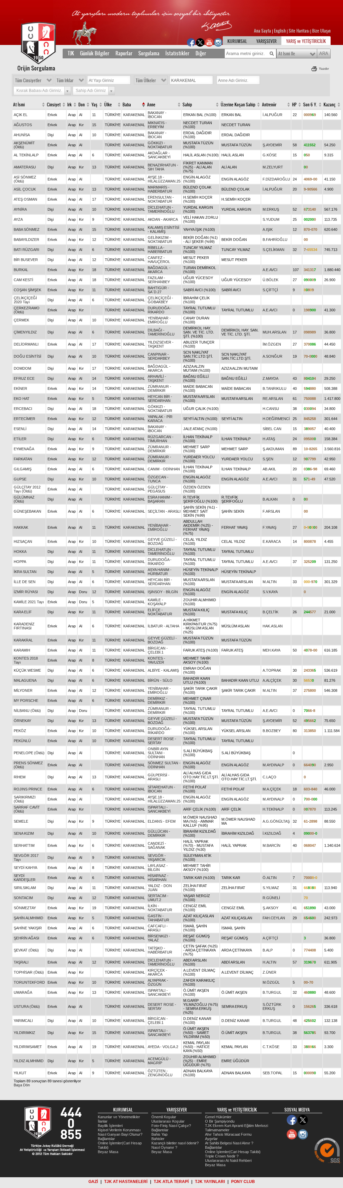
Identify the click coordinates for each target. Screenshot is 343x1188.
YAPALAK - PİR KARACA (160, 419)
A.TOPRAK (272, 670)
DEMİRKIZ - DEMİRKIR (157, 700)
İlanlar (103, 1121)
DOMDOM (22, 368)
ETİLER (20, 439)
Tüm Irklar (65, 81)
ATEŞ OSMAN (25, 199)
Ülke (108, 105)
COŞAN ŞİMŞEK (27, 290)
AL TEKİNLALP (26, 155)
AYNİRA (20, 209)
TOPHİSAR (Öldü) (29, 972)
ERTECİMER (24, 419)
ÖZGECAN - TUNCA (158, 479)
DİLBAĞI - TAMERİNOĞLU (161, 332)
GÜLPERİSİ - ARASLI (158, 777)
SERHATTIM (24, 845)
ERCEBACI (23, 409)
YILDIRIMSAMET (28, 1047)
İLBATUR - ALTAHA (163, 626)
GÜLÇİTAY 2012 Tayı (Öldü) (27, 489)
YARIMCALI (23, 1021)
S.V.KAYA (270, 592)
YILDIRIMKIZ (24, 1033)
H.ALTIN (269, 962)
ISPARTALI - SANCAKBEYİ (159, 809)
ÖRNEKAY (22, 721)
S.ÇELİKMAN (273, 250)
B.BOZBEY (272, 731)
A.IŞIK (268, 229)
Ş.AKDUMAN (273, 449)
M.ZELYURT (273, 167)
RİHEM (19, 777)
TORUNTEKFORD (29, 982)
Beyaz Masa (108, 1152)
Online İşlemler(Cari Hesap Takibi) (233, 1152)
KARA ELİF (23, 612)
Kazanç (330, 105)
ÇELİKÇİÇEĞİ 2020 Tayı (25, 300)
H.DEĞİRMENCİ (276, 419)
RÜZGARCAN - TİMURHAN (161, 439)
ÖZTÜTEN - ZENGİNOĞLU (160, 1073)
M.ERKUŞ (271, 209)
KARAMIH (22, 650)
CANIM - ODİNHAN (164, 469)
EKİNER (20, 388)
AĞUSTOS (23, 125)
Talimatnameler (217, 1130)
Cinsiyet (54, 105)
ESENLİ (20, 429)
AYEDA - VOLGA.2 (163, 1047)
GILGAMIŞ (22, 469)
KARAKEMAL (134, 115)
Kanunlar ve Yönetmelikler (119, 1117)
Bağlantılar (106, 1139)
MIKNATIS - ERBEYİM (157, 125)
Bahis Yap (159, 1134)
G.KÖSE (270, 155)
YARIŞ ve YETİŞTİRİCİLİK (306, 41)
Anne (151, 105)
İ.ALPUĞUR (272, 115)
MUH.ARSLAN (274, 332)
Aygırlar (211, 1139)
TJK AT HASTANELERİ (125, 1181)
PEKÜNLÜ (22, 741)
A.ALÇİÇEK (272, 680)
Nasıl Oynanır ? (164, 1147)
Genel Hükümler (218, 1117)
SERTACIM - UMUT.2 (158, 898)
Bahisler (157, 1139)
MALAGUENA (25, 680)
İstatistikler (178, 53)
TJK (71, 53)
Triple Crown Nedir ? (221, 1156)
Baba (127, 105)
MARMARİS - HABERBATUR (160, 189)
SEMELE (21, 821)
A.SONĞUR (272, 356)
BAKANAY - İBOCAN (157, 115)
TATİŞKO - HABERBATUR (160, 950)
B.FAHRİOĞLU (275, 240)
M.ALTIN (270, 582)
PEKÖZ (20, 731)
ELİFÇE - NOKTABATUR (160, 612)
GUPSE (20, 479)
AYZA (18, 219)
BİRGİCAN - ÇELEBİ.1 (158, 650)
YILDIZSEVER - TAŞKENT (161, 344)
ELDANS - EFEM (162, 821)
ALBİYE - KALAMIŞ (163, 670)
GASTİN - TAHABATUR (158, 918)
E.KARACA (272, 541)
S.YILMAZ (271, 888)
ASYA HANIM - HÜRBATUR (160, 572)
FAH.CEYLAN (274, 918)
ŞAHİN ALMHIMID (28, 918)
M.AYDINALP (273, 765)
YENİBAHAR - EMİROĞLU (159, 320)
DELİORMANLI (26, 344)
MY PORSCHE (26, 701)
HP (294, 105)
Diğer (201, 53)
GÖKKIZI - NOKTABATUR (160, 145)
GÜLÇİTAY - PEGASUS (158, 489)
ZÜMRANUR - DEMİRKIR (159, 388)
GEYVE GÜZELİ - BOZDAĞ (162, 541)
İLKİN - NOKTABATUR (160, 908)
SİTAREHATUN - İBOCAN (161, 789)
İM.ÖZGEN (272, 344)
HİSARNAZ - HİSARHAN (158, 878)
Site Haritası (299, 31)
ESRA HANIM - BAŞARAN (160, 499)
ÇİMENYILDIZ (25, 332)
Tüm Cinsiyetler (28, 81)
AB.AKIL (269, 469)
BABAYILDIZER (26, 240)
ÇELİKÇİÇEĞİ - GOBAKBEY (160, 300)
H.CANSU (271, 409)
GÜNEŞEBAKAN (27, 511)
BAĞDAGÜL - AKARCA (159, 270)
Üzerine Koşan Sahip (238, 105)
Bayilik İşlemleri (110, 1126)
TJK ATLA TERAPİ (171, 1181)
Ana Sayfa (263, 31)
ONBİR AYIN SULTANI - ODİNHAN (158, 753)
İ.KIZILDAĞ (272, 833)
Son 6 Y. (310, 105)
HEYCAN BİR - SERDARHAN (160, 399)
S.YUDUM (271, 219)
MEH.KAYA (271, 650)
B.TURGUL (272, 992)
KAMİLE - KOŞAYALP (157, 602)
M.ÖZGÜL (271, 982)
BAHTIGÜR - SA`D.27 (158, 290)
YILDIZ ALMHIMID (29, 1061)
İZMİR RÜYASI (26, 592)
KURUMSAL (237, 41)
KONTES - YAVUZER (156, 660)
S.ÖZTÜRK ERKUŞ (272, 1006)
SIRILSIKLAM (25, 888)
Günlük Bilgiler (95, 53)
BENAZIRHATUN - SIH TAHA (163, 167)
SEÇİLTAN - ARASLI (164, 511)
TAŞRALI (21, 962)
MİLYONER (23, 690)
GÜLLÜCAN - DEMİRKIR (159, 833)
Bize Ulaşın (321, 31)
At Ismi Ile (286, 54)
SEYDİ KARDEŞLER (25, 878)
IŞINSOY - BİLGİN (163, 592)
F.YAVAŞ (269, 527)
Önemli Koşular (163, 1117)
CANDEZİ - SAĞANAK (157, 845)
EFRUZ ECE (24, 378)
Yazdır (324, 68)
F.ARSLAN (271, 511)
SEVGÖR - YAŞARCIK (157, 858)
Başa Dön (22, 1085)
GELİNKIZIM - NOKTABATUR (160, 240)
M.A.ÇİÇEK (272, 789)
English (280, 31)
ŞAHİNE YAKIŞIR (28, 928)
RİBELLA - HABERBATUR (160, 250)
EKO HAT (21, 399)
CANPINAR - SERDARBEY (159, 356)
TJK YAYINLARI (210, 1181)
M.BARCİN (271, 845)
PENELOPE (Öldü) (29, 753)
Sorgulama (148, 53)
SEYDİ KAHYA (25, 868)
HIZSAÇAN (23, 541)
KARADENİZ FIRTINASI (24, 626)
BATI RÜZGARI (26, 250)
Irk (69, 105)
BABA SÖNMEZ (27, 229)
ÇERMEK (21, 320)
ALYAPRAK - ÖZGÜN (158, 982)
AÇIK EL (20, 115)
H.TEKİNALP (273, 809)
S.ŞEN (268, 459)
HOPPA (20, 562)
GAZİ (93, 1181)
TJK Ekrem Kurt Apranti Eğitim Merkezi (236, 1126)
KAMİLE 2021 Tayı (29, 602)
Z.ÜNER (269, 972)
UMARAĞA (23, 992)
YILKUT (20, 1073)
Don (81, 105)
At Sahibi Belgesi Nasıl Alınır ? (229, 1143)
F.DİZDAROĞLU (276, 179)
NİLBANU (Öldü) (27, 711)
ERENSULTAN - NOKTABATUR (161, 199)
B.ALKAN (270, 499)
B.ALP (268, 950)
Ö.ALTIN (270, 878)
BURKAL (21, 270)
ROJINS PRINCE (28, 789)
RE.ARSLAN (273, 399)
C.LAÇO (269, 777)
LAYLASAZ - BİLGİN (158, 868)
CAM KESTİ (23, 280)
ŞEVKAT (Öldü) (26, 950)
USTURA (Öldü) (27, 1006)
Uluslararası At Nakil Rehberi (228, 1160)
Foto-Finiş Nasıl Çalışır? (171, 1126)
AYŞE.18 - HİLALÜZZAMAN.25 (164, 179)
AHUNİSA (22, 135)
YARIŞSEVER (266, 41)
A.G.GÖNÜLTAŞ (276, 821)
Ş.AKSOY (270, 908)
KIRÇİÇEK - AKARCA (157, 972)
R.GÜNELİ (271, 898)
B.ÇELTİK (270, 612)
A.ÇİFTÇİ (270, 938)
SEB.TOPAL (272, 1073)
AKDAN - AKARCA (163, 219)
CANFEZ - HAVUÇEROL (159, 260)
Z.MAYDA (270, 378)
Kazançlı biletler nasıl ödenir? (175, 1143)
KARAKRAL (23, 640)
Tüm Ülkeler (146, 81)
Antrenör (269, 105)
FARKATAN (23, 459)
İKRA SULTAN (25, 572)
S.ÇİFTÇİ (270, 290)
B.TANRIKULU (274, 388)
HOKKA (20, 552)
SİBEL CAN (272, 429)
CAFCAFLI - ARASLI (158, 928)
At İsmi (19, 105)
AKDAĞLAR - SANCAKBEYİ (159, 155)
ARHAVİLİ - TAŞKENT (157, 378)
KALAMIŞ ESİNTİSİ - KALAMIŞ (163, 229)
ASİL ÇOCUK (25, 189)
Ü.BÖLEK (270, 280)
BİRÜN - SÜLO (160, 680)
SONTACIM (23, 898)
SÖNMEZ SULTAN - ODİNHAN (164, 765)
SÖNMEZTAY (25, 908)
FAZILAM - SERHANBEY (159, 280)
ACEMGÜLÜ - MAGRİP (159, 1061)
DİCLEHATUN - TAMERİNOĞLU (161, 209)
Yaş (94, 105)
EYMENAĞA (24, 449)
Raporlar (124, 53)
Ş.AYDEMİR (272, 145)
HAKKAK (21, 527)
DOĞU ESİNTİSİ (27, 356)
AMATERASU (25, 167)
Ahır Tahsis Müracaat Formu (228, 1134)
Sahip (187, 105)
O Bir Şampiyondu (219, 1121)
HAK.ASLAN (273, 626)
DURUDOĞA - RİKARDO (160, 310)
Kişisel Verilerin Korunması (119, 1130)
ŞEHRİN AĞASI (26, 938)
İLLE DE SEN (25, 582)
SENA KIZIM (24, 833)
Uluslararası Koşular (168, 1121)
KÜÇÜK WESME (27, 670)
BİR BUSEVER (26, 260)
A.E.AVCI (270, 270)
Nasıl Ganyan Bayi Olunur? (120, 1134)
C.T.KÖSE (271, 1047)
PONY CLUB (243, 1181)
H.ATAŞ (269, 439)
